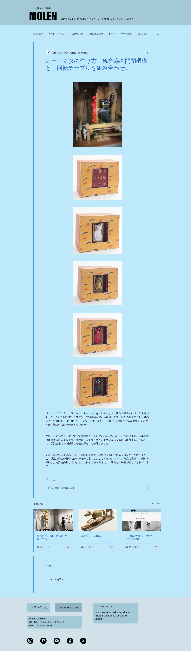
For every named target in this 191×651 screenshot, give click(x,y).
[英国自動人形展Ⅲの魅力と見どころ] (53, 520)
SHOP (130, 19)
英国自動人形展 (96, 33)
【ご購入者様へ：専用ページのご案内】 (140, 537)
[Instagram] (30, 641)
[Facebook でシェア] (47, 479)
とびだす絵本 (78, 33)
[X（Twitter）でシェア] (53, 479)
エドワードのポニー (92, 535)
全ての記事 (38, 33)
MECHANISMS (86, 19)
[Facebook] (70, 641)
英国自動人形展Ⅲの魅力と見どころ (52, 537)
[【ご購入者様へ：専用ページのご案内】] (141, 520)
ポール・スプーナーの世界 (120, 33)
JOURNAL (117, 19)
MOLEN (43, 15)
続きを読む (143, 33)
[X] (83, 641)
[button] (157, 34)
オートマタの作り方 (57, 33)
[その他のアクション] (147, 52)
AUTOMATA (68, 19)
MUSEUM (103, 19)
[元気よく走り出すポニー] (97, 520)
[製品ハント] (43, 641)
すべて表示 (156, 503)
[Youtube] (57, 641)
